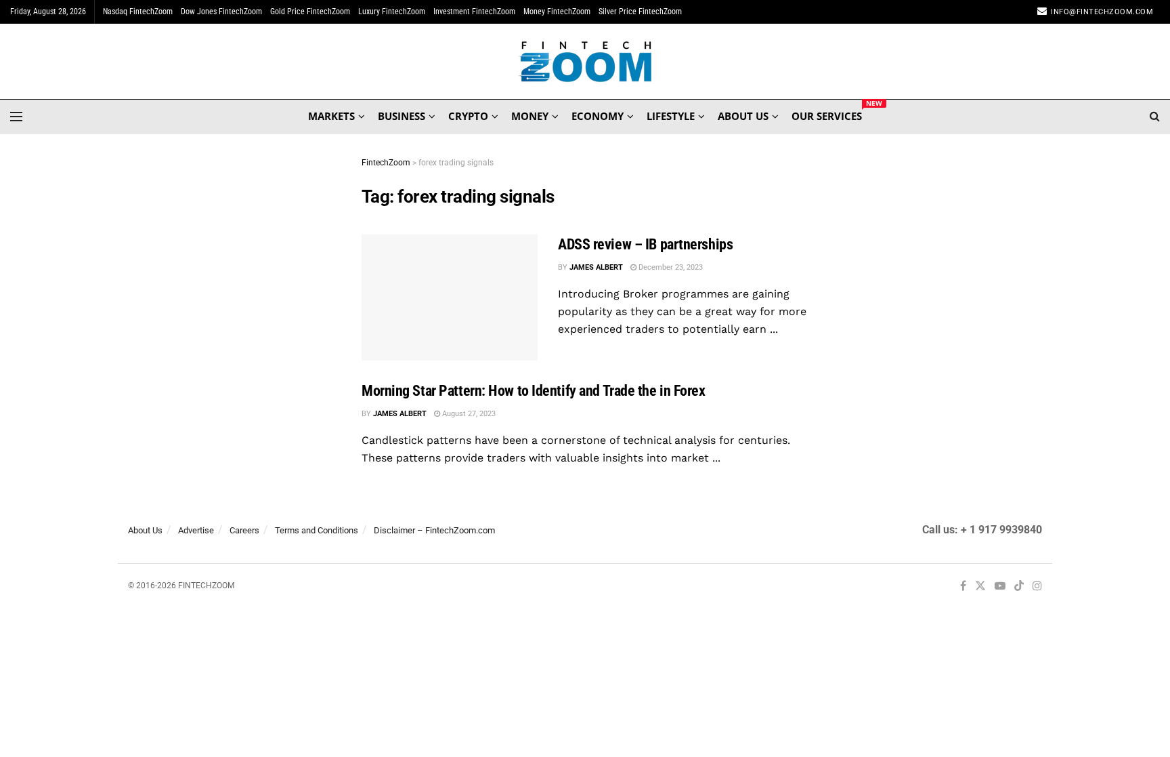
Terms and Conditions (316, 530)
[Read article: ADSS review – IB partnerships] (450, 297)
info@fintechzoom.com (1102, 11)
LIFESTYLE (671, 116)
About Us (145, 530)
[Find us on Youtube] (1000, 586)
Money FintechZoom (556, 11)
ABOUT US (743, 116)
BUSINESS (401, 116)
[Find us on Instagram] (1037, 586)
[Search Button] (1155, 117)
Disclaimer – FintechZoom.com (434, 530)
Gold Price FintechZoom (310, 11)
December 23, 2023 (669, 267)
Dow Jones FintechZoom (221, 11)
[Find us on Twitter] (980, 586)
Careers (244, 530)
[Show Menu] (16, 116)
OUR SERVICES (827, 114)
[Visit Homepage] (585, 62)
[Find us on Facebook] (963, 586)
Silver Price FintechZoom (640, 11)
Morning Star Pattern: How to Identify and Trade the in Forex (534, 390)
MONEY (529, 116)
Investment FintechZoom (474, 11)
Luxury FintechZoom (391, 11)
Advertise (196, 530)
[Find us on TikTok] (1019, 587)
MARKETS (331, 116)
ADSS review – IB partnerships (645, 244)
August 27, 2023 (468, 413)
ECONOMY (597, 116)
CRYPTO (468, 116)
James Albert (596, 267)
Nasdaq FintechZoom (138, 11)
